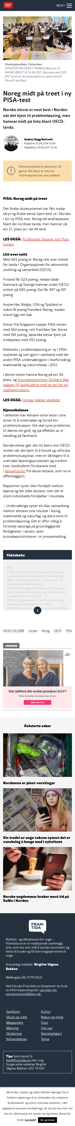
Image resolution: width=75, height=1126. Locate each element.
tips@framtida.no (18, 1060)
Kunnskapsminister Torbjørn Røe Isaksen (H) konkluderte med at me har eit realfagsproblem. (36, 384)
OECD (58, 631)
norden (33, 631)
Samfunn (13, 1011)
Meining (12, 1028)
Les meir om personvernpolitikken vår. (31, 992)
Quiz (44, 1022)
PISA (69, 631)
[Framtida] (8, 5)
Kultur (46, 1011)
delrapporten (15, 471)
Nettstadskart (51, 1033)
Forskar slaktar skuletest (41, 400)
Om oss (46, 1028)
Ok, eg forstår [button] (47, 1120)
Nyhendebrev (16, 1039)
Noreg (46, 631)
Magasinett (14, 1022)
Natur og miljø (52, 1017)
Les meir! (30, 1120)
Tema (45, 1039)
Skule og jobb (16, 1017)
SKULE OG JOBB (13, 631)
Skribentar (14, 1033)
